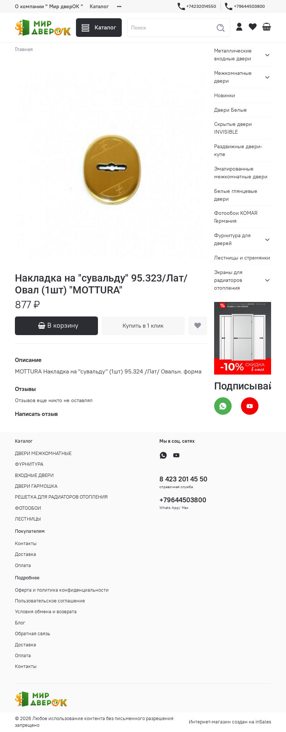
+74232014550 (201, 6)
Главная (24, 49)
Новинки (224, 95)
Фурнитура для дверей (232, 239)
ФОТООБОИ (28, 508)
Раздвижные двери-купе (238, 150)
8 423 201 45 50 (183, 479)
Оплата (23, 565)
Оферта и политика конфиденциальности (62, 590)
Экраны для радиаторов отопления (228, 280)
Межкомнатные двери (233, 77)
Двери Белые (230, 109)
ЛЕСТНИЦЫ (28, 519)
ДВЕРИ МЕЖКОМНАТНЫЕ (43, 453)
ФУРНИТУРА (29, 464)
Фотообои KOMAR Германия (236, 217)
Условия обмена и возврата (46, 611)
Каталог (99, 6)
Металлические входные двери (233, 54)
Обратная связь (32, 633)
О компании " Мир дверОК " (49, 6)
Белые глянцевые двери (235, 195)
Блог (20, 623)
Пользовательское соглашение (50, 601)
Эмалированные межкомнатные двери (240, 172)
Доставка (25, 554)
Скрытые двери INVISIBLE (233, 128)
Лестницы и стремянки (242, 257)
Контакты (25, 543)
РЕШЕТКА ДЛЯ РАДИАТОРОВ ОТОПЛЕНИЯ (61, 497)
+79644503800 (249, 6)
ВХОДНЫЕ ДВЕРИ (34, 475)
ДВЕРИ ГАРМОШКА (36, 486)
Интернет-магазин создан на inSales (230, 722)
